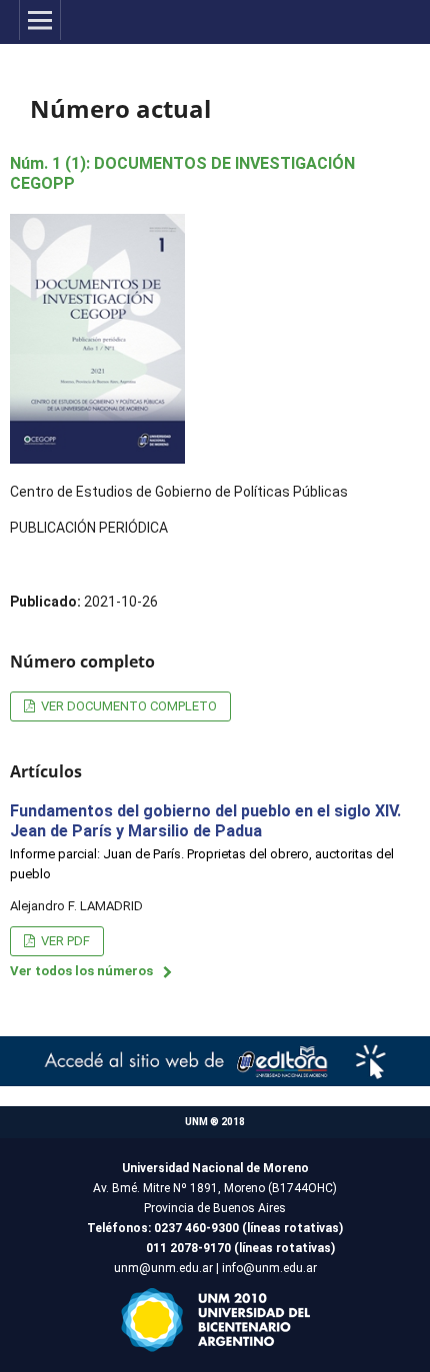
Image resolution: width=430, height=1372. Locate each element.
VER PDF (64, 940)
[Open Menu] (40, 20)
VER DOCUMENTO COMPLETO (127, 705)
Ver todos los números (81, 970)
